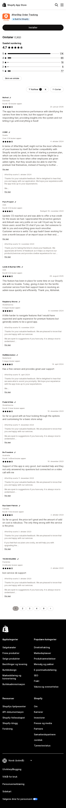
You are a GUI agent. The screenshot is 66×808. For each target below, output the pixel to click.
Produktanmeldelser (45, 658)
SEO (36, 675)
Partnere (38, 728)
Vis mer (5, 169)
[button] (45, 89)
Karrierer (38, 712)
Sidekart (6, 791)
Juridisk (38, 740)
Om (36, 706)
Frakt (36, 681)
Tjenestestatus (42, 745)
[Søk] (56, 4)
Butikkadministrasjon (13, 684)
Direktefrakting (42, 647)
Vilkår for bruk (9, 776)
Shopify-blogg (10, 723)
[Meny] (62, 4)
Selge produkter (11, 658)
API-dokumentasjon (12, 712)
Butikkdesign (9, 670)
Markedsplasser (42, 653)
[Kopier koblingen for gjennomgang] (10, 97)
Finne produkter (10, 653)
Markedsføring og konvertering (11, 677)
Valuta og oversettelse (46, 686)
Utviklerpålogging (11, 769)
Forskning (7, 728)
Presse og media (43, 723)
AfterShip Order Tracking (25, 14)
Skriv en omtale (12, 78)
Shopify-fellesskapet (13, 717)
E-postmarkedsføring (45, 670)
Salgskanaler (9, 647)
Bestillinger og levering (14, 664)
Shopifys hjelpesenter (14, 706)
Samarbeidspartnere (45, 734)
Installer (33, 27)
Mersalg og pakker (44, 664)
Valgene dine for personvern (17, 799)
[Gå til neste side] (50, 608)
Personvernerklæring (13, 784)
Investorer (39, 717)
